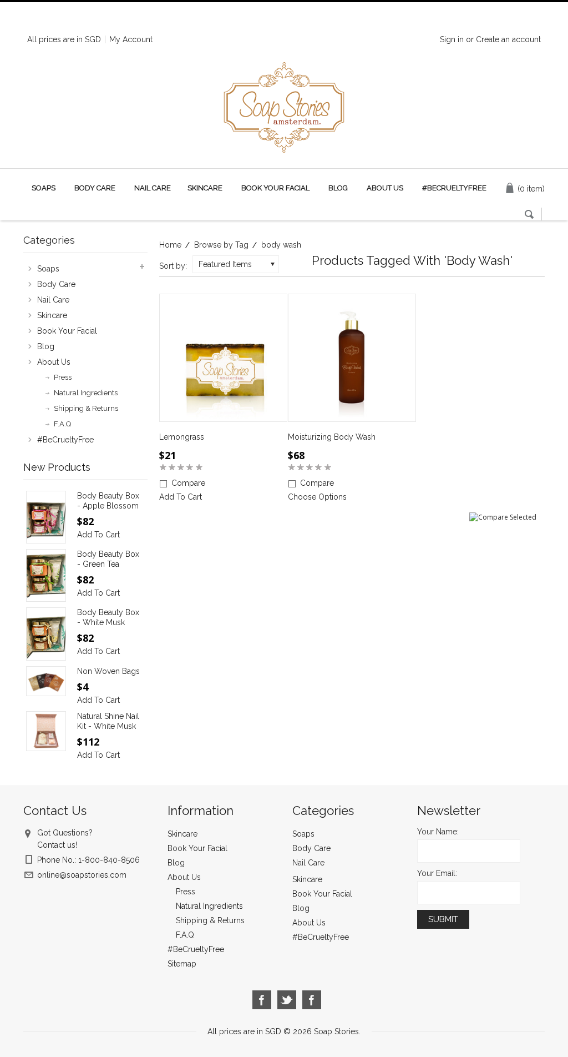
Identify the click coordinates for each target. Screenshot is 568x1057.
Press (63, 377)
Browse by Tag (221, 244)
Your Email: (437, 873)
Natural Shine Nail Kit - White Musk (108, 721)
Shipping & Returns (86, 408)
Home (170, 244)
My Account (131, 39)
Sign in (452, 39)
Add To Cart (180, 496)
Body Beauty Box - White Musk (108, 617)
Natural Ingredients (86, 393)
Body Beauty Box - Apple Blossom (108, 500)
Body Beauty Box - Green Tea (108, 559)
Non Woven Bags (108, 671)
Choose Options (317, 496)
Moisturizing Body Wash (332, 436)
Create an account (508, 39)
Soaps (43, 188)
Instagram (312, 1000)
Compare (188, 483)
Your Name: (438, 831)
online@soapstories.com (81, 874)
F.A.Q (62, 424)
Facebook (262, 1000)
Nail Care (152, 188)
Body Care (94, 188)
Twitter (287, 1000)
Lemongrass (181, 436)
